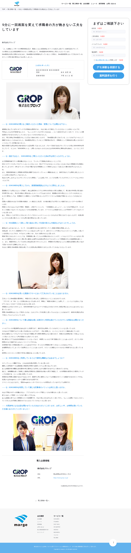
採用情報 (102, 3)
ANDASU (56, 529)
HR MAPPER (57, 527)
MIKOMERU (57, 532)
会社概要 (86, 3)
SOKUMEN (56, 519)
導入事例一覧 (77, 3)
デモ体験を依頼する (108, 67)
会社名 (94, 28)
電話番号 (94, 52)
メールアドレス (97, 44)
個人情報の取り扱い (102, 60)
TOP (3, 9)
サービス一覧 (66, 3)
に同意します (106, 60)
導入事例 (56, 537)
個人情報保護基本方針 (43, 529)
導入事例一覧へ (43, 500)
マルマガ (56, 535)
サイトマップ (40, 532)
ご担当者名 (95, 36)
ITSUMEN (56, 521)
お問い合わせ (111, 3)
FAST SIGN (56, 524)
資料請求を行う (108, 75)
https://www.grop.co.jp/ (60, 478)
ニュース (94, 3)
